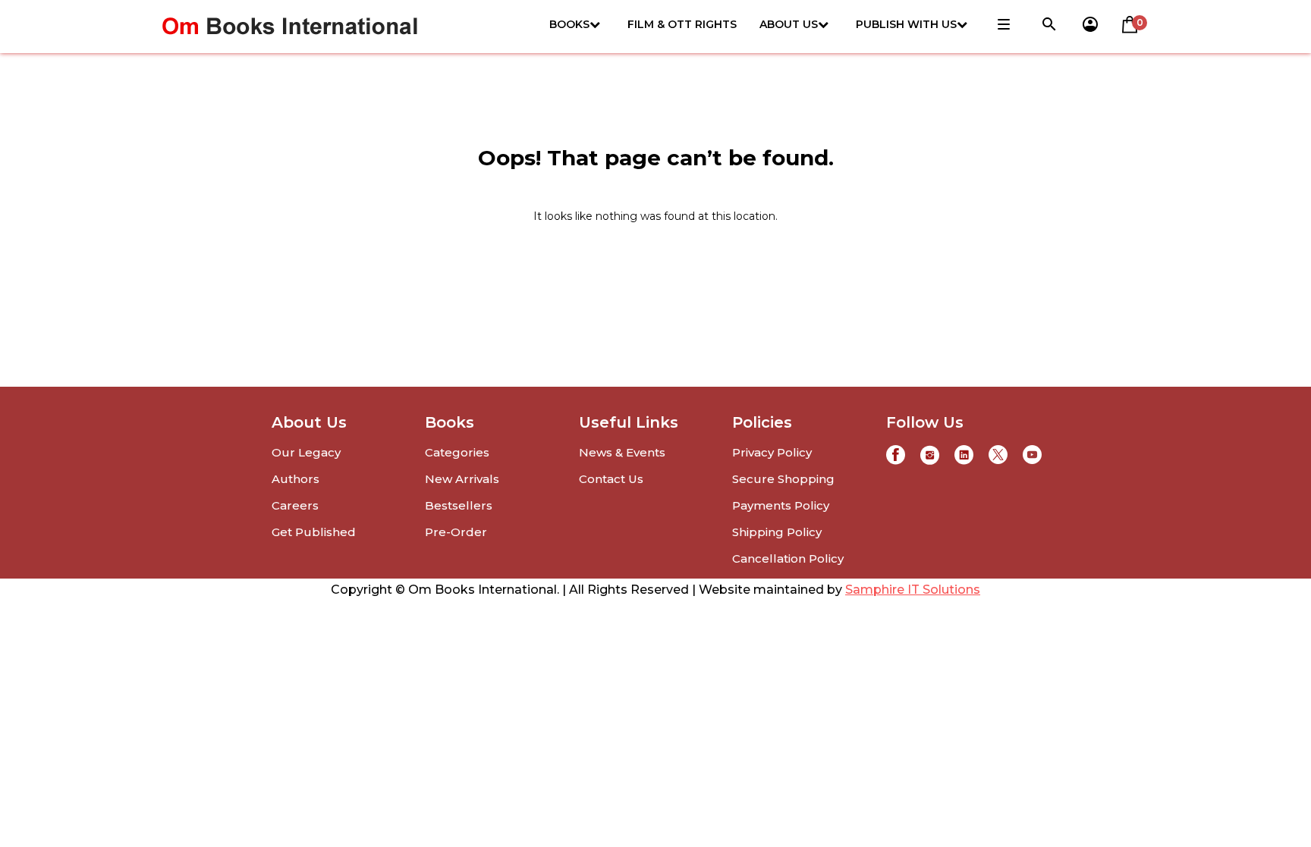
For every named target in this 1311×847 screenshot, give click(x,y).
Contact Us (611, 479)
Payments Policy (780, 505)
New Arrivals (462, 479)
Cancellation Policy (788, 558)
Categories (457, 452)
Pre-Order (456, 532)
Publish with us (906, 24)
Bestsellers (458, 505)
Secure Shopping (783, 479)
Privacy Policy (772, 452)
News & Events (622, 452)
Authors (295, 479)
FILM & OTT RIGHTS (682, 24)
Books (569, 24)
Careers (295, 505)
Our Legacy (306, 452)
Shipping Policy (777, 532)
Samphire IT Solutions (912, 589)
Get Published (314, 532)
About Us (788, 24)
